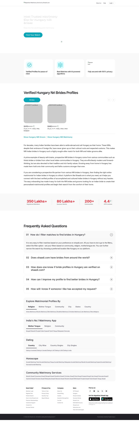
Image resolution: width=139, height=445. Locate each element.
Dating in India (67, 350)
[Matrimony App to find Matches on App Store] (94, 399)
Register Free (29, 393)
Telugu (55, 331)
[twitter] (102, 391)
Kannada (67, 331)
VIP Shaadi (76, 391)
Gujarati (47, 331)
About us (98, 3)
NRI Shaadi (77, 378)
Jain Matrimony (85, 311)
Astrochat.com (76, 407)
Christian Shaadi (69, 376)
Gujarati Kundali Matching (103, 362)
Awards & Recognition (63, 398)
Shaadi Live (76, 400)
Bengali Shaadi (50, 376)
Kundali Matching (31, 362)
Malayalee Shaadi (50, 378)
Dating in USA (59, 350)
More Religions (95, 311)
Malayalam (61, 331)
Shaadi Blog (60, 393)
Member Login (29, 391)
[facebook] (90, 391)
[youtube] (106, 391)
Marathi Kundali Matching (89, 362)
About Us (59, 391)
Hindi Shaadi (78, 376)
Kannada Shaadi (103, 376)
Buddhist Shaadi (59, 376)
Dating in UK (50, 350)
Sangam (75, 393)
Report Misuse (45, 398)
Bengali (28, 331)
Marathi (33, 331)
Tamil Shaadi (93, 378)
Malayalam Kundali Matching (73, 362)
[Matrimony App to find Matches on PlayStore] (107, 399)
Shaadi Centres (77, 395)
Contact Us (29, 405)
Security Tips (45, 395)
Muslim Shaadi (69, 378)
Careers (59, 395)
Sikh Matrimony (52, 311)
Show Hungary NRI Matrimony (59, 137)
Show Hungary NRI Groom (34, 137)
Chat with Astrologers (78, 409)
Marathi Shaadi (30, 376)
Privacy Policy (45, 393)
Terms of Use (45, 391)
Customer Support (30, 402)
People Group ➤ (111, 416)
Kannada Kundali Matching (33, 364)
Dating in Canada (42, 350)
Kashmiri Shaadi (30, 378)
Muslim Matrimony (42, 311)
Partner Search (30, 395)
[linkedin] (98, 391)
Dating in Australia (31, 350)
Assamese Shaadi (40, 376)
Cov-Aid (59, 400)
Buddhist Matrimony (62, 311)
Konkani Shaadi (40, 378)
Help (104, 3)
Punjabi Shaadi (85, 378)
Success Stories (30, 407)
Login (111, 3)
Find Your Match (33, 35)
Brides (31, 100)
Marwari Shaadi (60, 378)
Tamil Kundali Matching (43, 362)
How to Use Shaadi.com (32, 398)
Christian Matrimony (74, 311)
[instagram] (94, 391)
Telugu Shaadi (101, 378)
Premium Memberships (32, 400)
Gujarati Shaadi (86, 376)
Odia (42, 331)
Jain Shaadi (95, 376)
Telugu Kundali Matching (57, 362)
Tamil (51, 331)
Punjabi (38, 331)
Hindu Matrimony (31, 311)
